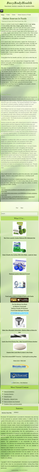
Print (16, 21)
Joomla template (15, 470)
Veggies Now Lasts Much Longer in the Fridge (20, 352)
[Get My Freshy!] (19, 294)
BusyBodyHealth (19, 2)
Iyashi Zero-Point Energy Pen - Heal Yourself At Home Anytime (19, 341)
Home (2, 14)
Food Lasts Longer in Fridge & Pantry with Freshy (19, 296)
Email (19, 21)
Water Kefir (16, 360)
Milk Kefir (23, 360)
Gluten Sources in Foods (14, 18)
